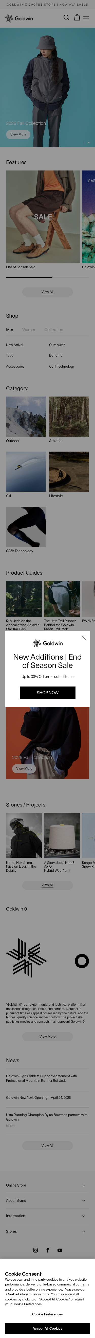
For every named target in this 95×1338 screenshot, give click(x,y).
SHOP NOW (48, 692)
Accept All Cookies (47, 1328)
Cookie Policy (17, 1294)
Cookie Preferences (47, 1314)
